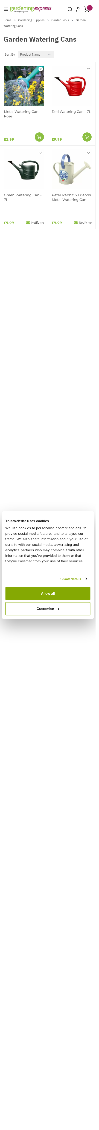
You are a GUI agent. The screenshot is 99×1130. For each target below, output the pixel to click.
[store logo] (31, 9)
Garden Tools (60, 20)
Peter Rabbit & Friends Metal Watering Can (71, 197)
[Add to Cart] (39, 137)
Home (7, 20)
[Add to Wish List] (40, 69)
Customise (45, 608)
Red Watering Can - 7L (71, 111)
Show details (70, 579)
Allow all (48, 593)
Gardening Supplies (31, 20)
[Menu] (6, 9)
